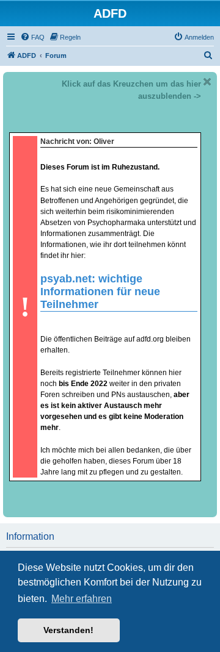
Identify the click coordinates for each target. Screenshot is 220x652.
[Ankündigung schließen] (207, 81)
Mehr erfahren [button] (81, 598)
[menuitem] (32, 37)
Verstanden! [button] (68, 630)
